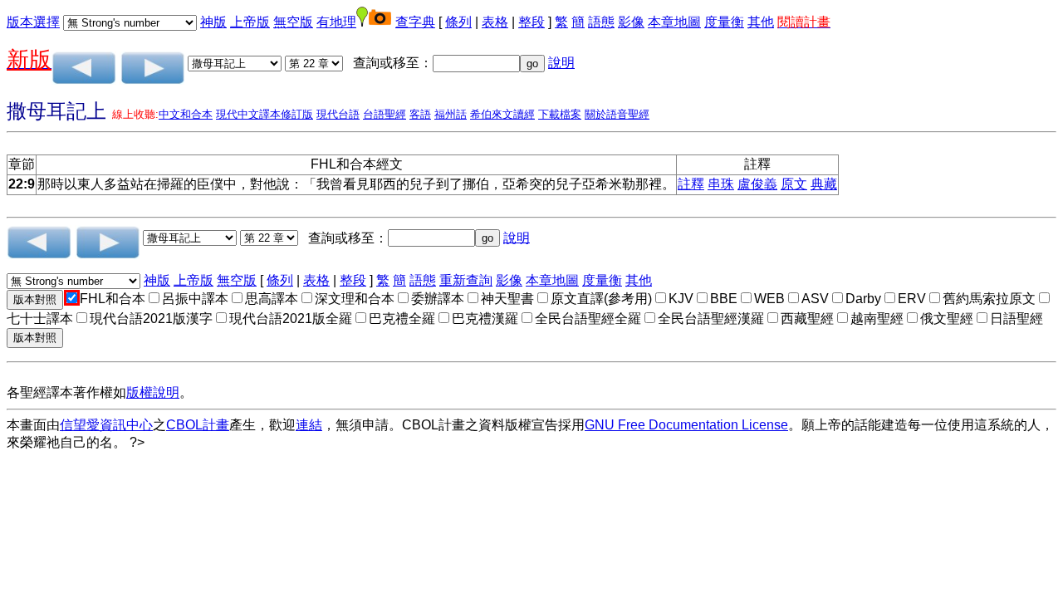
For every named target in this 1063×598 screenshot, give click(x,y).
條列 (458, 22)
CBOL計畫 (197, 425)
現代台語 (338, 114)
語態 (601, 22)
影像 (631, 22)
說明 (561, 63)
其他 (760, 22)
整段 (531, 22)
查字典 (415, 22)
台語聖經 (384, 114)
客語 (420, 114)
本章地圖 (674, 22)
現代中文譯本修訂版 (264, 114)
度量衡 (724, 22)
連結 (309, 425)
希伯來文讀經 (502, 114)
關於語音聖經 (617, 114)
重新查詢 (465, 280)
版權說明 (152, 392)
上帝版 (250, 22)
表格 (495, 22)
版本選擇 (33, 22)
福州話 (450, 114)
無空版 (293, 22)
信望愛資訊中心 (106, 425)
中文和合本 (186, 114)
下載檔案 (559, 114)
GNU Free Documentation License (686, 425)
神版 (213, 22)
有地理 (336, 22)
